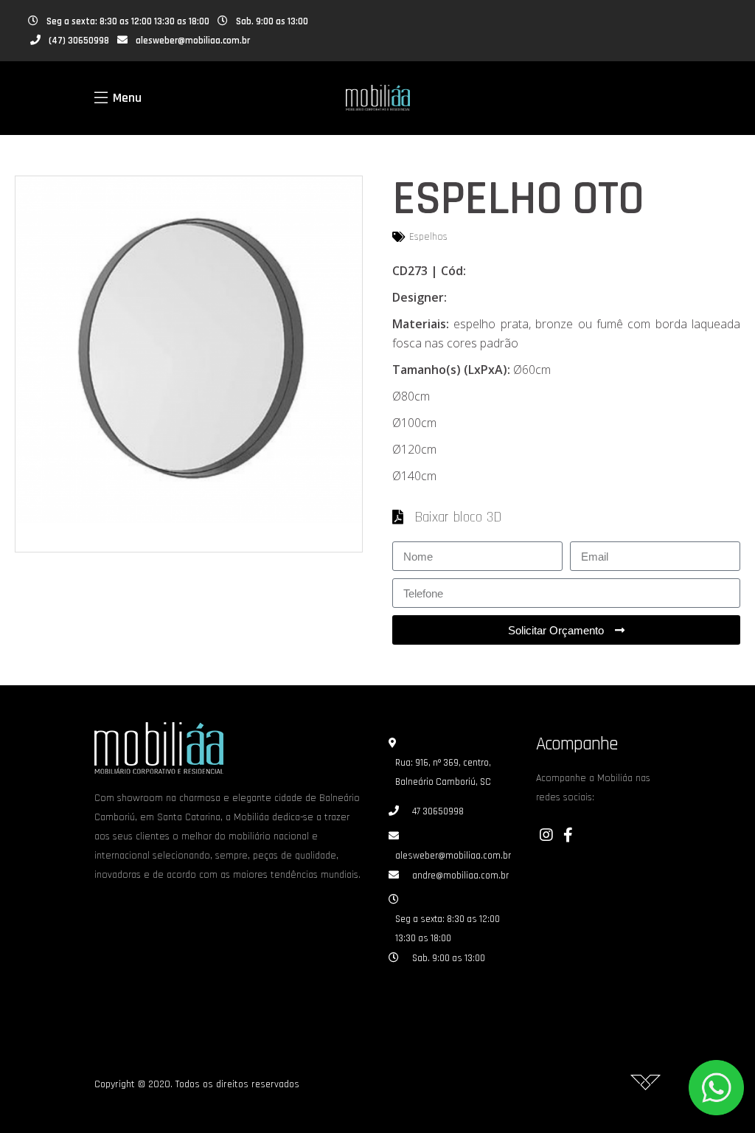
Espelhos (428, 236)
